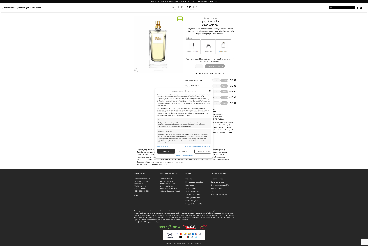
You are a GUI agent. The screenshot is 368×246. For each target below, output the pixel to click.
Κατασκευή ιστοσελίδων (185, 243)
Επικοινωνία (189, 185)
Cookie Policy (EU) (191, 201)
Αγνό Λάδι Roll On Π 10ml (193, 80)
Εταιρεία (188, 179)
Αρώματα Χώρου (22, 8)
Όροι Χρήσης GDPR (192, 198)
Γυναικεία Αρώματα (218, 182)
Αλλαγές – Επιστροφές (193, 194)
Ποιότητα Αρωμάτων (219, 194)
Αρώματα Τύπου (7, 8)
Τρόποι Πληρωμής (192, 188)
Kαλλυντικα (36, 8)
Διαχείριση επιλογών (203, 151)
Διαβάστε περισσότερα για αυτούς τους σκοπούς (198, 146)
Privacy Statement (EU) (193, 204)
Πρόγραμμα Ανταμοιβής (194, 182)
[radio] (193, 47)
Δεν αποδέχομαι (184, 151)
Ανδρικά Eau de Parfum (210, 18)
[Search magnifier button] (353, 7)
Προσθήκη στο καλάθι (215, 66)
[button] (210, 91)
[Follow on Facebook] (135, 195)
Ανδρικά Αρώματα (217, 179)
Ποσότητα (189, 38)
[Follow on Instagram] (137, 195)
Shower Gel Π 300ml (192, 86)
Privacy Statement (188, 155)
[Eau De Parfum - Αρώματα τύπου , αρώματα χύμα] (184, 7)
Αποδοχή (166, 151)
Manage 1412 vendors (163, 146)
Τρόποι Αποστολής (192, 191)
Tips (212, 191)
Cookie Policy (178, 155)
